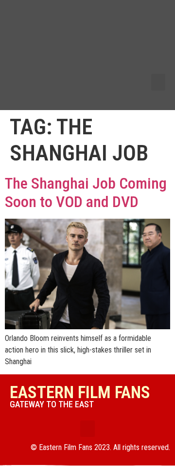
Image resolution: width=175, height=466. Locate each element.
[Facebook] (153, 16)
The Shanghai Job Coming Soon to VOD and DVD (86, 192)
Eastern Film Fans (80, 392)
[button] (158, 82)
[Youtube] (153, 48)
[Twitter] (153, 32)
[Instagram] (153, 63)
